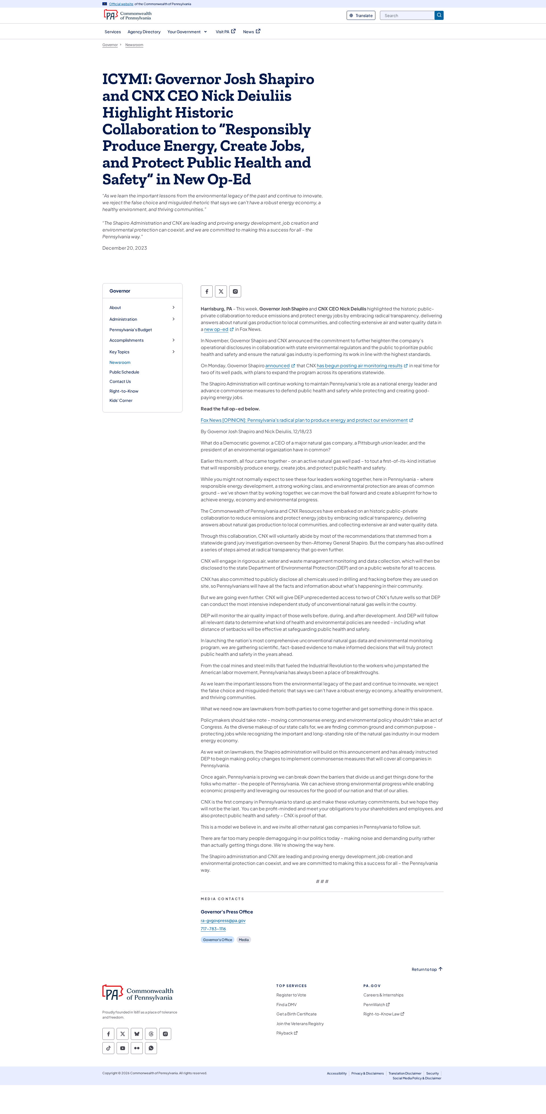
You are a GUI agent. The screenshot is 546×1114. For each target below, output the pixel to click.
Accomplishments (126, 340)
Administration (123, 319)
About (115, 307)
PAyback (284, 1032)
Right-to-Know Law (381, 1013)
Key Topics (119, 351)
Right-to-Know (123, 390)
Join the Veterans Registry (300, 1023)
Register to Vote (291, 994)
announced (280, 365)
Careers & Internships (383, 994)
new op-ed (219, 329)
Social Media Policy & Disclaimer (417, 1078)
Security (432, 1073)
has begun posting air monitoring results (362, 365)
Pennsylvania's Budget (130, 329)
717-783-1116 (213, 928)
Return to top (424, 969)
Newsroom (120, 362)
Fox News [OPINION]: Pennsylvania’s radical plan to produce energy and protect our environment (307, 420)
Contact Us (120, 381)
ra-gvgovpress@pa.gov (223, 920)
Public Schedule (124, 371)
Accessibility (337, 1073)
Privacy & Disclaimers (367, 1073)
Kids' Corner (121, 400)
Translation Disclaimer (405, 1073)
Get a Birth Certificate (296, 1013)
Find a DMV (286, 1004)
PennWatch (374, 1004)
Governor (119, 290)
